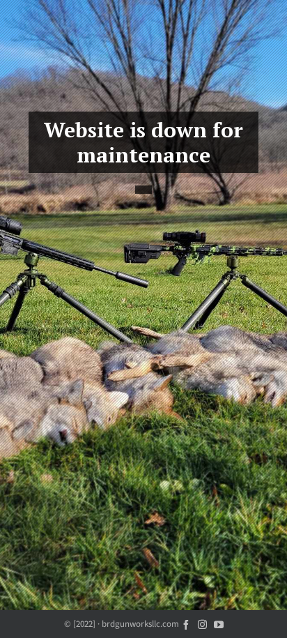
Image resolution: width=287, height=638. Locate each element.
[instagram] (202, 624)
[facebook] (186, 624)
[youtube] (219, 624)
